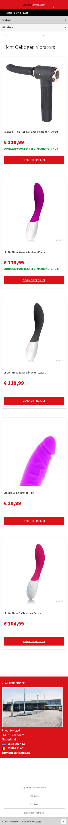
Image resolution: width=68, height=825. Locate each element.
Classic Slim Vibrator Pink (19, 492)
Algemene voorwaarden (34, 787)
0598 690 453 (16, 744)
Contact (34, 804)
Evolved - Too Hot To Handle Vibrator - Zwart (31, 132)
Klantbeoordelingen (34, 812)
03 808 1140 (15, 748)
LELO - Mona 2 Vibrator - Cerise (22, 613)
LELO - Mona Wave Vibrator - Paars (24, 252)
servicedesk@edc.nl (16, 753)
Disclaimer (34, 795)
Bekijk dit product (34, 160)
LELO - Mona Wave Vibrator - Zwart (25, 372)
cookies (38, 821)
